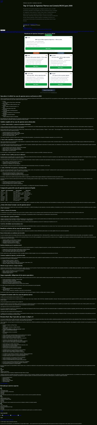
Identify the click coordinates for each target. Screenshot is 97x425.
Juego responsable (10, 419)
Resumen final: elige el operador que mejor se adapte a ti (67, 32)
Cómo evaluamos (3, 419)
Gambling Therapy (6, 415)
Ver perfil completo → (4, 383)
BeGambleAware (13, 415)
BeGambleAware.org (54, 92)
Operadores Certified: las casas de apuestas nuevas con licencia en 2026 (13, 31)
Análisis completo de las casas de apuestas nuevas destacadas (37, 31)
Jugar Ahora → (49, 48)
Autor (1, 1)
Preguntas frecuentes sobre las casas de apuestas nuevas (47, 32)
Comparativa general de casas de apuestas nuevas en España (60, 31)
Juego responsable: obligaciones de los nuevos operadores (26, 32)
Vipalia (1, 0)
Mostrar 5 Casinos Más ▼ (48, 90)
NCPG (19, 415)
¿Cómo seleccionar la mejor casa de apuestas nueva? (80, 31)
